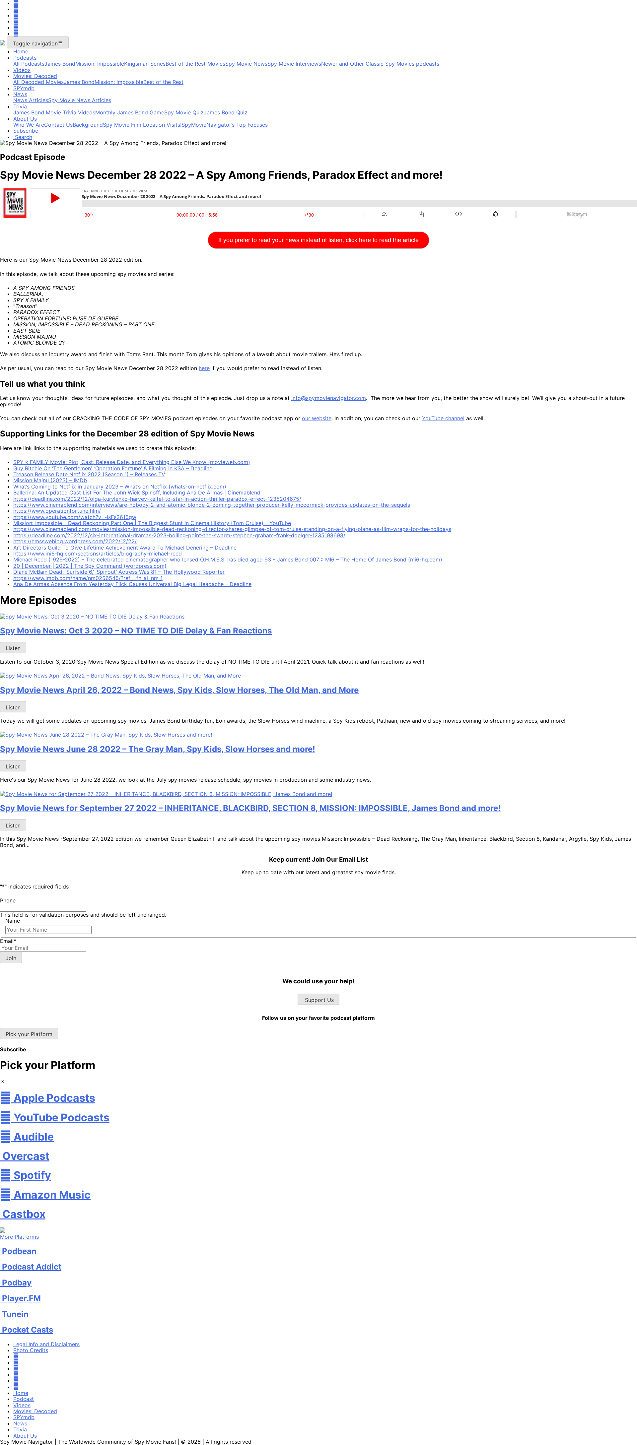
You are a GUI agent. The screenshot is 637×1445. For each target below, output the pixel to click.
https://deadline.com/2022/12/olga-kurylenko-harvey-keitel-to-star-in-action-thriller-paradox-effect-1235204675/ (157, 498)
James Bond (59, 63)
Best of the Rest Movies (195, 63)
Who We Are (28, 124)
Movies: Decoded (35, 76)
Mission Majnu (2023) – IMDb (50, 480)
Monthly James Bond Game (129, 112)
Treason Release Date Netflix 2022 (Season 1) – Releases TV (89, 474)
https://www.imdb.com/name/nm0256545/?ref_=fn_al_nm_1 (88, 578)
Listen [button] (13, 648)
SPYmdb (24, 88)
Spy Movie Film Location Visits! (142, 124)
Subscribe (25, 130)
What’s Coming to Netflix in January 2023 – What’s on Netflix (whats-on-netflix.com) (119, 486)
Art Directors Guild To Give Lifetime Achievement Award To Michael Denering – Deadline (125, 547)
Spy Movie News (246, 63)
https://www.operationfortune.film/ (57, 510)
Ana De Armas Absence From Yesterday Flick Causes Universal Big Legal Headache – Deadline (132, 584)
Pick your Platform (29, 1034)
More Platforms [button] (19, 1236)
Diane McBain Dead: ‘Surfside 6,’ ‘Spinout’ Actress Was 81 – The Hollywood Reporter (119, 571)
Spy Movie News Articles (79, 100)
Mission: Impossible (99, 63)
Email (8, 941)
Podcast (23, 1399)
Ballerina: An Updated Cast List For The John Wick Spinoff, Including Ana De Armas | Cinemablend (136, 492)
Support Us (318, 1000)
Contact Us (58, 124)
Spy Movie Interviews (294, 63)
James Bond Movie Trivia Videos (54, 112)
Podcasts (24, 57)
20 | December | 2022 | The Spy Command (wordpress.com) (90, 565)
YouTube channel (443, 418)
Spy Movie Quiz (184, 112)
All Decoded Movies (38, 82)
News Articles (30, 100)
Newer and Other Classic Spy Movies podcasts (380, 63)
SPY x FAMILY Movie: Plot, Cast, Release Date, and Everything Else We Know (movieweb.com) (131, 462)
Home (20, 51)
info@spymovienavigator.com (328, 398)
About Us (25, 118)
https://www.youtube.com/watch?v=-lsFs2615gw (74, 517)
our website (316, 418)
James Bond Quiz (226, 112)
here (204, 368)
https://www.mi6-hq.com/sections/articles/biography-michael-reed (97, 553)
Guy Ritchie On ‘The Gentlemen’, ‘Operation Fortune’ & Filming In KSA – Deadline (112, 468)
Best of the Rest (163, 82)
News (20, 94)
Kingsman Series (145, 63)
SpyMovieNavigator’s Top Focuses (224, 124)
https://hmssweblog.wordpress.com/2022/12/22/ (75, 541)
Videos (22, 70)
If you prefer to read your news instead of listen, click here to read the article (318, 240)
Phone (8, 900)
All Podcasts (28, 63)
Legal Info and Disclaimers (46, 1344)
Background (88, 124)
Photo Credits (30, 1350)
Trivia (20, 106)
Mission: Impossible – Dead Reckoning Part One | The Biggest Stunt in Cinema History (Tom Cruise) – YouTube (152, 523)
